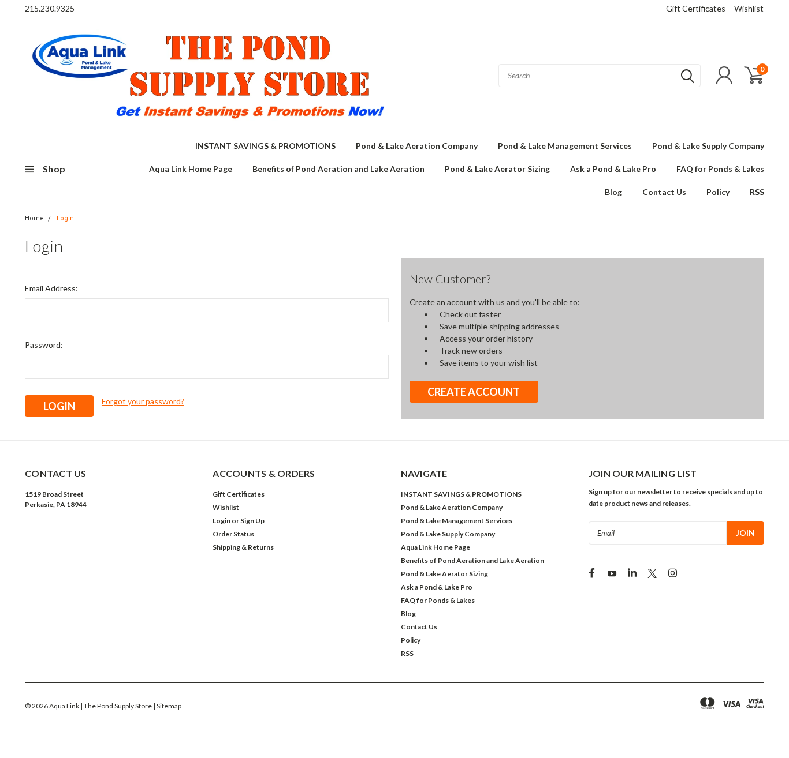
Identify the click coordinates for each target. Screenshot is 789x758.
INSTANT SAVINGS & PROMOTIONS (265, 146)
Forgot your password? (143, 401)
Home (34, 218)
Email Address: (51, 288)
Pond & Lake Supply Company (708, 146)
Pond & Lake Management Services (565, 146)
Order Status (233, 534)
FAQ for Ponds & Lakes (720, 169)
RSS (757, 192)
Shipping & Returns (243, 547)
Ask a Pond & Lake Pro (613, 169)
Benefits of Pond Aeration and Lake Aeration (338, 169)
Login (65, 218)
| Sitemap (167, 705)
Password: (44, 345)
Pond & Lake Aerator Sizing (497, 169)
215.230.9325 (50, 8)
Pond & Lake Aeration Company (417, 146)
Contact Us (664, 192)
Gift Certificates (695, 8)
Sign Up (252, 520)
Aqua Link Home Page (190, 169)
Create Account (473, 391)
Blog (613, 192)
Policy (718, 192)
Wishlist (749, 8)
